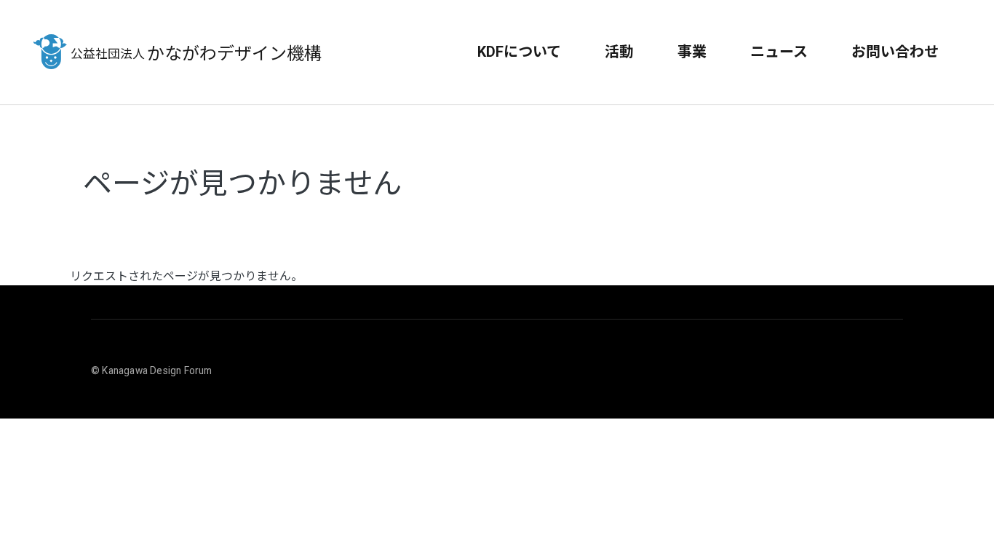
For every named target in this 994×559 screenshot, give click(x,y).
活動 (619, 51)
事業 (692, 51)
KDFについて (519, 51)
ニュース (779, 51)
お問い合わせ (895, 51)
